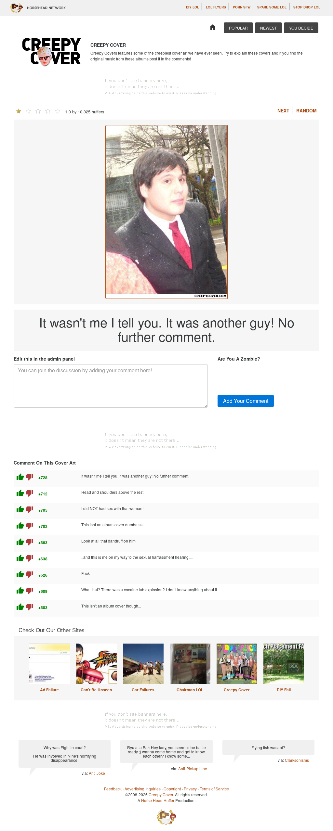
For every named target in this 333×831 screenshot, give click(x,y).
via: (85, 773)
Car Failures (143, 690)
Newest (268, 28)
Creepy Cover (237, 690)
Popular (238, 28)
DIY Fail (284, 690)
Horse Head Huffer (157, 800)
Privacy (190, 788)
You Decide (301, 28)
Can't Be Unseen (96, 690)
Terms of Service (214, 788)
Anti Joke (97, 773)
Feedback (113, 788)
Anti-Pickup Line (192, 768)
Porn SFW (241, 7)
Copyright (172, 788)
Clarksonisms (297, 760)
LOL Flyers (216, 7)
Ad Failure (49, 690)
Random (306, 110)
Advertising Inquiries (143, 788)
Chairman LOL (190, 690)
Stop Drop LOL (306, 7)
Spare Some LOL (271, 7)
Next (283, 110)
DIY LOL (192, 7)
